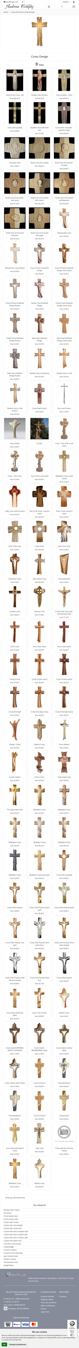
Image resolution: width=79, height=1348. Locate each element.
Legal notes (45, 1312)
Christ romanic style (11, 1219)
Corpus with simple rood (12, 1241)
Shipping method (47, 1299)
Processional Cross (11, 1262)
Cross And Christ (17, 12)
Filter (41, 65)
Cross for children (10, 1250)
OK (4, 1344)
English (66, 2)
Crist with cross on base (12, 1244)
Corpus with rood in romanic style (16, 1238)
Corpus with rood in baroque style (16, 1231)
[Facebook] (5, 1308)
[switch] (72, 1335)
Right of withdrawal (48, 1306)
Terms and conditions (48, 1302)
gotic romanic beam (11, 1256)
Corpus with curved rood (12, 1228)
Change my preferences (17, 1344)
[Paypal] (21, 1324)
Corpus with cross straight (13, 1225)
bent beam (7, 1213)
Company (62, 1296)
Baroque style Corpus (12, 1210)
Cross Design (30, 12)
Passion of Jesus (10, 1259)
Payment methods (47, 1296)
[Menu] (75, 1321)
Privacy (43, 1309)
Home (6, 12)
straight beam (9, 1265)
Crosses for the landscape (13, 1253)
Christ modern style (11, 1216)
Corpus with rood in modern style (16, 1234)
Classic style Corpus (11, 1222)
